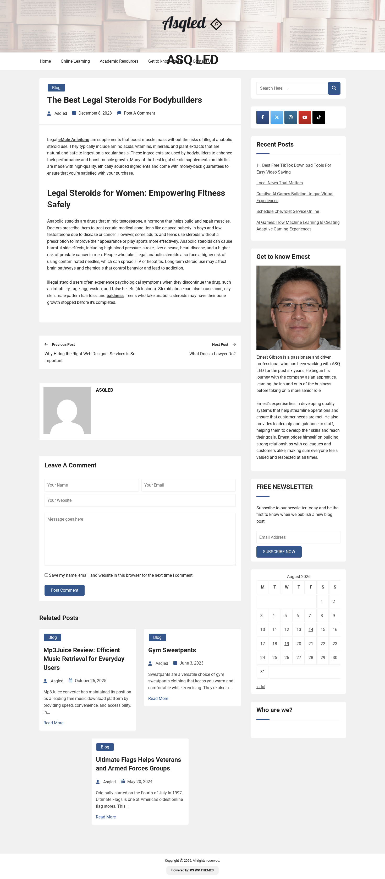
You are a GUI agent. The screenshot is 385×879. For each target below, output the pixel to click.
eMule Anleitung (73, 139)
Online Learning (75, 61)
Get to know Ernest (165, 61)
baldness (115, 295)
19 (286, 643)
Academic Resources (119, 61)
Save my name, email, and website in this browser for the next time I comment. (121, 575)
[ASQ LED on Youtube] (305, 117)
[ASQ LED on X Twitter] (277, 117)
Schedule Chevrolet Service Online (287, 211)
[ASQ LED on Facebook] (262, 117)
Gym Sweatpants (172, 650)
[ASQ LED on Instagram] (290, 117)
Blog (56, 87)
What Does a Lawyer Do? (212, 353)
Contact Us (203, 61)
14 (311, 629)
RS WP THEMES (202, 870)
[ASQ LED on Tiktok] (318, 117)
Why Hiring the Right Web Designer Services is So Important (90, 357)
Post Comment (64, 590)
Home (45, 61)
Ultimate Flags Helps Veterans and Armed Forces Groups (138, 764)
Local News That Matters (279, 182)
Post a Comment (139, 113)
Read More (53, 722)
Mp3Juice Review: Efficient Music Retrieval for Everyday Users (83, 658)
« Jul (260, 686)
